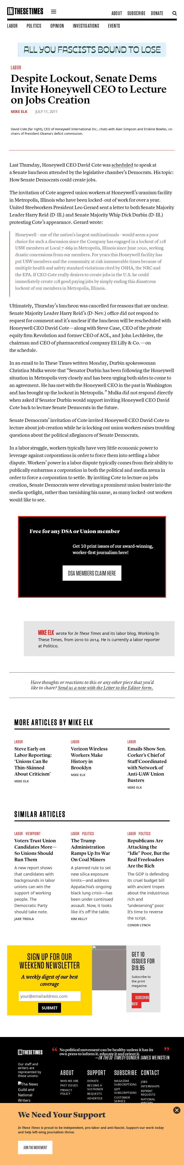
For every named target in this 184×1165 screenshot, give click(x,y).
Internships (150, 1086)
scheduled (122, 165)
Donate (157, 13)
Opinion (57, 25)
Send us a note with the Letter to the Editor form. (105, 688)
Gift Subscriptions (125, 1091)
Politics (34, 25)
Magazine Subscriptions (125, 1083)
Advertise (95, 1098)
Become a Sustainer (95, 1087)
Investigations (86, 25)
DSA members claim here (92, 573)
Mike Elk (19, 111)
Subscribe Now (140, 1000)
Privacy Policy (66, 1092)
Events (114, 25)
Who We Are (69, 1081)
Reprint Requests (148, 1093)
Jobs (144, 1082)
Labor (12, 25)
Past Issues (69, 1085)
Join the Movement (35, 1147)
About (117, 13)
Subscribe (136, 13)
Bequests (94, 1094)
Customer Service (122, 1099)
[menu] (53, 12)
